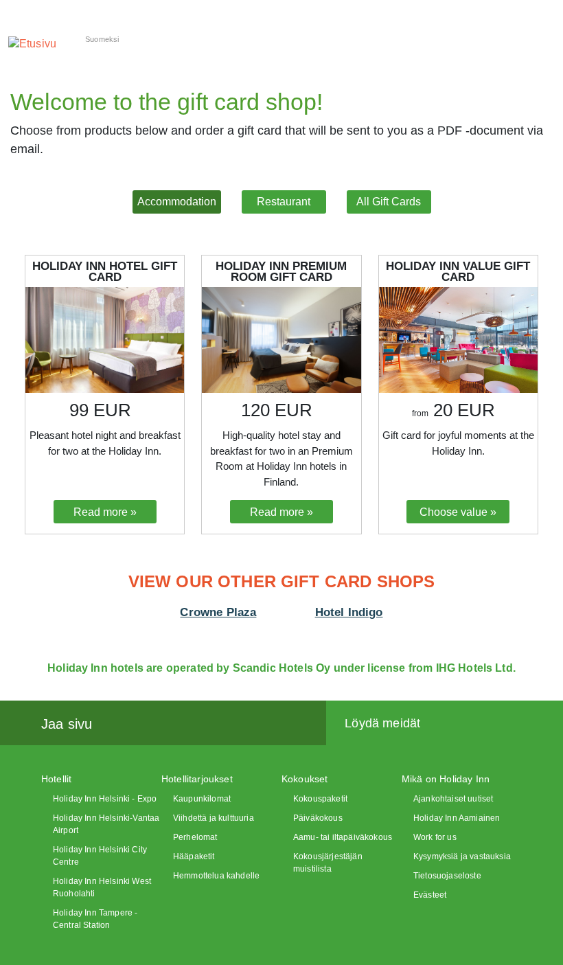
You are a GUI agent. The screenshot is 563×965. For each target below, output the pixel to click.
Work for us (435, 837)
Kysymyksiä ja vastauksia (462, 856)
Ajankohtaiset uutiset (453, 799)
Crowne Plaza (218, 612)
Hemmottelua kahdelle (216, 876)
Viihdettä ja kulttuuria (213, 818)
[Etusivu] (32, 43)
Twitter (148, 724)
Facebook (118, 724)
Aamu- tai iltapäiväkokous (342, 837)
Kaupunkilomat (202, 799)
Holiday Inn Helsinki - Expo (105, 799)
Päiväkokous (318, 818)
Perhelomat (195, 837)
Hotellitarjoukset (197, 778)
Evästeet (429, 895)
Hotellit (56, 778)
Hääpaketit (194, 856)
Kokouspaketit (320, 799)
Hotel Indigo (349, 612)
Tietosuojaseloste (447, 876)
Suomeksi (102, 39)
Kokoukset (305, 778)
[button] (177, 202)
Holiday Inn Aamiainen (456, 818)
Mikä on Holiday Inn (446, 778)
